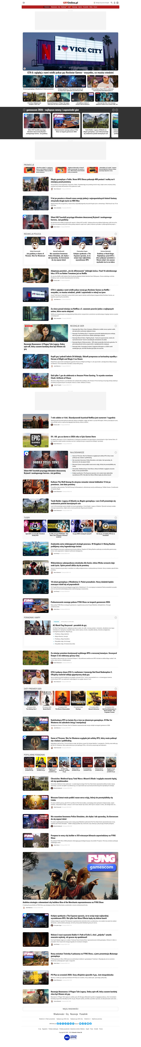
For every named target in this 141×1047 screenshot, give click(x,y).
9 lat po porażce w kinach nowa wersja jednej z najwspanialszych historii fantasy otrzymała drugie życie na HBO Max (70, 203)
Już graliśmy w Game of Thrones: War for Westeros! (35, 250)
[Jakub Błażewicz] (25, 69)
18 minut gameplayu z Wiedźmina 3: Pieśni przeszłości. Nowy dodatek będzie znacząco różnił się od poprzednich (38, 83)
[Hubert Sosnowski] (73, 100)
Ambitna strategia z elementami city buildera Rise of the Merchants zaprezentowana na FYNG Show (70, 880)
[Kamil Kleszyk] (25, 86)
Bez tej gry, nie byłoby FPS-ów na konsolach (105, 528)
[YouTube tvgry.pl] (80, 1024)
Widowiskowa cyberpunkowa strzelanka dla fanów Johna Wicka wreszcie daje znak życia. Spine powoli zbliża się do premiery (70, 567)
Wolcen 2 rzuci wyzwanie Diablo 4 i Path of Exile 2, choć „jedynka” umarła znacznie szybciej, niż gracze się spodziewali (70, 939)
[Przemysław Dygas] (57, 86)
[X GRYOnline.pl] (63, 1024)
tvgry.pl (70, 517)
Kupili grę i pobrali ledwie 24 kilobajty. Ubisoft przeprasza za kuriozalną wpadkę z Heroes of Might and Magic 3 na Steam (70, 361)
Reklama (82, 1029)
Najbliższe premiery (97, 1019)
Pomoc (101, 1029)
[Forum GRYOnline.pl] (73, 1024)
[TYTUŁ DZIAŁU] (70, 688)
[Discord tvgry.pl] (88, 1024)
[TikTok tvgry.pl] (83, 1024)
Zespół (87, 1029)
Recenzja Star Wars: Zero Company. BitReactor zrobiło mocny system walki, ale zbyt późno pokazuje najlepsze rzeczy (106, 98)
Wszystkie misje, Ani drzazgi (62, 641)
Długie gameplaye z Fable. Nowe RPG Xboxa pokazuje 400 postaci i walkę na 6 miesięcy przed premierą (70, 184)
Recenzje (74, 7)
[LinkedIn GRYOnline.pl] (71, 1024)
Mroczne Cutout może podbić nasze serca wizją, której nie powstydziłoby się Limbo (70, 802)
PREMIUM (46, 7)
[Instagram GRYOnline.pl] (60, 1024)
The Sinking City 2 (31, 700)
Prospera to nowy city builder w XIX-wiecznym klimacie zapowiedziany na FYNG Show (70, 840)
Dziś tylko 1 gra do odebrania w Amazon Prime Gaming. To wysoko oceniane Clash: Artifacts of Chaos (70, 380)
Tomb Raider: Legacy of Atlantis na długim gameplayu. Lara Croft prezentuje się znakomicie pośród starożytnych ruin (96, 124)
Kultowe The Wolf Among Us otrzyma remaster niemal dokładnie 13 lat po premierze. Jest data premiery (70, 486)
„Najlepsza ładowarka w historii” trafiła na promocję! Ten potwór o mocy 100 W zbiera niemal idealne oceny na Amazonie (70, 170)
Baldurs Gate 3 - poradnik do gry (76, 764)
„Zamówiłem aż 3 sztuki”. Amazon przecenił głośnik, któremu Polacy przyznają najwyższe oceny (102, 170)
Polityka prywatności (64, 1029)
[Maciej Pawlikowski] (25, 100)
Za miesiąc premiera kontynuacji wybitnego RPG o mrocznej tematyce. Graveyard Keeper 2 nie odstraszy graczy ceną (70, 657)
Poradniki (85, 7)
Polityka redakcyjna (53, 1029)
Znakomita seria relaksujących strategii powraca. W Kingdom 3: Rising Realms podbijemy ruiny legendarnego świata (70, 548)
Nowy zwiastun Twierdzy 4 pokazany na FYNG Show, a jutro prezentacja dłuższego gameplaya (70, 958)
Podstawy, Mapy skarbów (62, 634)
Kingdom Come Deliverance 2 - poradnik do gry (111, 764)
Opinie (80, 7)
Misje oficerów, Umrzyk (61, 636)
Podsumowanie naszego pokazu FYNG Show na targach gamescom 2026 (66, 123)
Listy (69, 7)
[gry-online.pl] (70, 2)
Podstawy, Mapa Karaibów (62, 639)
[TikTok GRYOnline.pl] (65, 1024)
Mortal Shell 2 (47, 700)
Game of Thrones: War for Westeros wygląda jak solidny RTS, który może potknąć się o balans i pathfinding (82, 98)
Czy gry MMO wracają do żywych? (82, 527)
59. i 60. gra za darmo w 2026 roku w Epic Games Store (70, 440)
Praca (91, 1029)
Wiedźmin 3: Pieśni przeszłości (47, 1019)
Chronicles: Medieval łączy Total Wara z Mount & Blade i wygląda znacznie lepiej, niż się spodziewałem (34, 98)
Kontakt (96, 1029)
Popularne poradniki (70, 755)
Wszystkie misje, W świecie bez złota (65, 644)
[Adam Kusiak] (97, 100)
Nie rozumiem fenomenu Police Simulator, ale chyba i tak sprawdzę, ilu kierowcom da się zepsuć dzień (59, 250)
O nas (39, 1029)
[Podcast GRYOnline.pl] (68, 1024)
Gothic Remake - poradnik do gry (29, 764)
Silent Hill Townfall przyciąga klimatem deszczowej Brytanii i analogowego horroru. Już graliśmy (37, 124)
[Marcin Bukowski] (89, 86)
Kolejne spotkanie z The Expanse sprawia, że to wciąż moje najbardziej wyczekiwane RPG (82, 250)
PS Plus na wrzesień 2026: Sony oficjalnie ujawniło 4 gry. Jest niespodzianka (70, 977)
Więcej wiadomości (70, 1009)
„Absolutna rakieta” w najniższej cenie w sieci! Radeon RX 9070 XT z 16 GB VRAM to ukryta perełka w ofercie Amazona (39, 170)
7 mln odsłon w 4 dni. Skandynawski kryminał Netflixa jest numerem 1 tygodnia (70, 421)
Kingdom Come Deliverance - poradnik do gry (52, 764)
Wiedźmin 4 (87, 1019)
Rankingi (63, 7)
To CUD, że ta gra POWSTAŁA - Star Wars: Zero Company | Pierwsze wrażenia (58, 529)
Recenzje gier (93, 326)
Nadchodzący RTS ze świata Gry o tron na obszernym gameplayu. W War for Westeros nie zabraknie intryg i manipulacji (70, 723)
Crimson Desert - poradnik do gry (99, 764)
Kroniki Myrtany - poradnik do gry (87, 764)
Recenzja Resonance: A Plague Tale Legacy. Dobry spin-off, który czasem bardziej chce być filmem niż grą (58, 98)
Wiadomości (59, 1014)
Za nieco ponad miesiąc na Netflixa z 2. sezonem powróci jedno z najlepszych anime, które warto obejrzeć (70, 313)
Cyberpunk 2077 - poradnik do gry (41, 764)
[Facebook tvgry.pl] (90, 1024)
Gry (59, 7)
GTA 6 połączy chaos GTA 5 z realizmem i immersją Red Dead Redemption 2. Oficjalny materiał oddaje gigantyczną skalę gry (102, 83)
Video (90, 7)
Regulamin (44, 1029)
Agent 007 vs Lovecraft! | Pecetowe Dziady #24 (35, 528)
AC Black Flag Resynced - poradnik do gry (70, 633)
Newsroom (54, 7)
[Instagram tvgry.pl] (85, 1024)
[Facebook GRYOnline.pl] (58, 1024)
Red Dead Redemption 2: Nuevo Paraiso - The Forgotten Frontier (109, 702)
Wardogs (78, 700)
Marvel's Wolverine (94, 700)
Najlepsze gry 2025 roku (76, 1019)
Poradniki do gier (70, 617)
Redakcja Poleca (70, 234)
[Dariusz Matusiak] (49, 100)
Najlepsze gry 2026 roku (63, 1019)
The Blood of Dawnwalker (62, 700)
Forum (95, 7)
